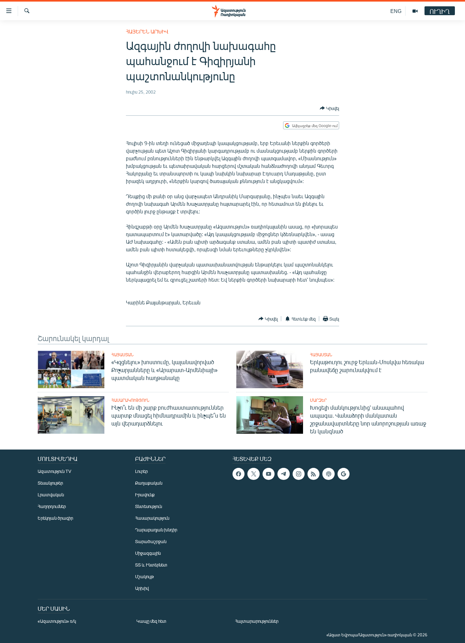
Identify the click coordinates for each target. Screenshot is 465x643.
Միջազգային (148, 553)
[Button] (329, 108)
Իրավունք (145, 494)
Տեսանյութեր (50, 483)
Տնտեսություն (148, 506)
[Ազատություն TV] (415, 11)
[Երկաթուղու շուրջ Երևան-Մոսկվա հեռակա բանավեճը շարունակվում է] (269, 369)
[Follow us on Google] (344, 474)
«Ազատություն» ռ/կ (57, 621)
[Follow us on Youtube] (269, 474)
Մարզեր (318, 400)
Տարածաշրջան (150, 541)
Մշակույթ (144, 576)
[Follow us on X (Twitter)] (253, 474)
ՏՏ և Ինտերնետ (151, 564)
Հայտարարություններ (256, 621)
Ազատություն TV (54, 471)
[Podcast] (328, 474)
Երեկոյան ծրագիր (55, 518)
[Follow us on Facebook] (238, 474)
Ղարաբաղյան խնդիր (156, 529)
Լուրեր (141, 471)
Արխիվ (142, 588)
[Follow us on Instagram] (299, 474)
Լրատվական (51, 494)
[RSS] (313, 474)
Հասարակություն (130, 400)
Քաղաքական (148, 483)
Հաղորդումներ (52, 506)
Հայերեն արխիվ (147, 31)
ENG (395, 11)
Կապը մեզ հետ (151, 621)
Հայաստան (122, 354)
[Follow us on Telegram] (283, 474)
